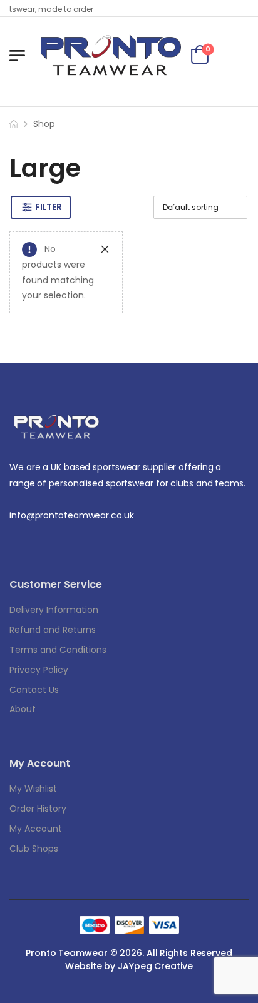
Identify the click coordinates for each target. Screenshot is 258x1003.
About (22, 709)
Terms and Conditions (57, 649)
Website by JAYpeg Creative (128, 966)
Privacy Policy (38, 669)
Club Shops (33, 848)
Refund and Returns (52, 629)
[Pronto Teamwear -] (111, 55)
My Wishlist (33, 788)
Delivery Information (53, 609)
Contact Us (34, 689)
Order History (37, 808)
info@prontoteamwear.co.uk (71, 515)
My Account (35, 828)
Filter (48, 207)
